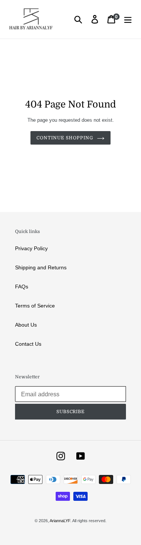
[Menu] (128, 19)
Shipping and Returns (41, 267)
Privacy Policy (31, 248)
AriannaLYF (60, 520)
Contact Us (28, 344)
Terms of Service (35, 306)
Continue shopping (64, 137)
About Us (26, 325)
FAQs (21, 287)
